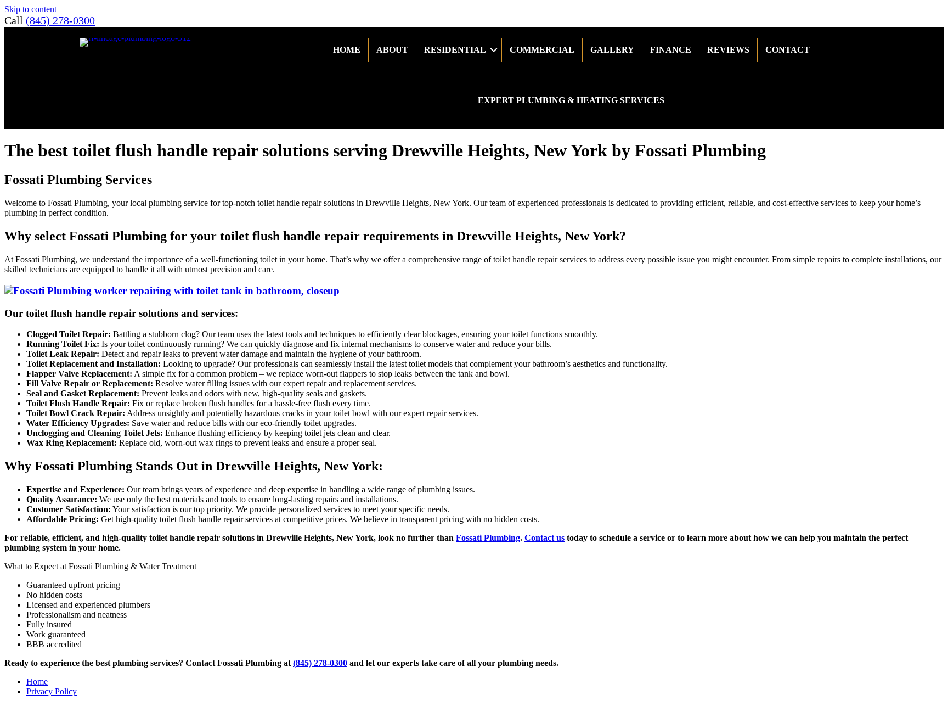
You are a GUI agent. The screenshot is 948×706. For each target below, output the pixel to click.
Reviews (728, 49)
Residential (455, 49)
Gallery (612, 49)
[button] (493, 50)
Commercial (542, 49)
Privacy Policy (51, 691)
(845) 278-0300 (60, 20)
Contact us (544, 537)
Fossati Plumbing (488, 537)
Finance (670, 49)
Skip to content (30, 9)
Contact (787, 49)
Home (346, 49)
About (392, 49)
